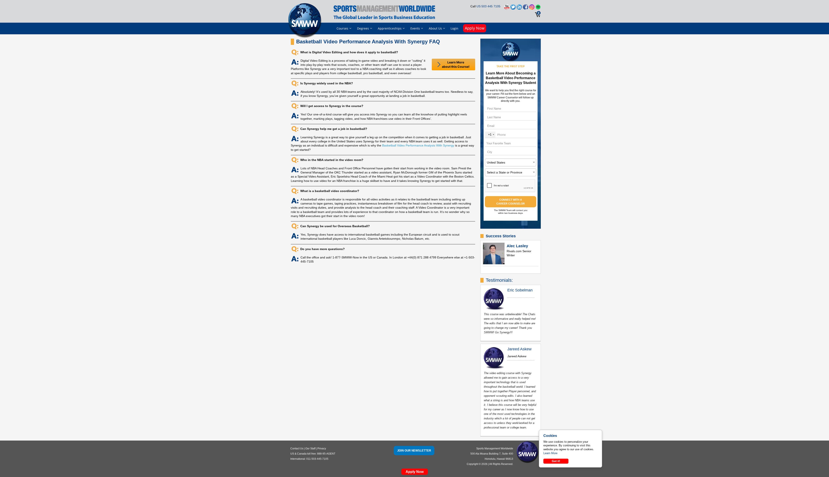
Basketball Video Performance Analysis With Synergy (418, 145)
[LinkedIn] (519, 8)
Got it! (556, 461)
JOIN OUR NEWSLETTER (414, 450)
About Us (435, 28)
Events (415, 28)
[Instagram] (532, 8)
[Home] (306, 20)
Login (454, 28)
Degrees (363, 28)
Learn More (550, 453)
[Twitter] (513, 8)
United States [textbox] (496, 162)
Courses (342, 28)
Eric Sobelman (520, 290)
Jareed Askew (519, 349)
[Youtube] (506, 8)
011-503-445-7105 (317, 458)
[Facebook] (525, 8)
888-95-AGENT (326, 453)
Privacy (321, 448)
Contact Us (296, 448)
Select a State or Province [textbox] (504, 172)
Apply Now (474, 28)
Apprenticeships (390, 28)
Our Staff (310, 448)
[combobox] (490, 135)
